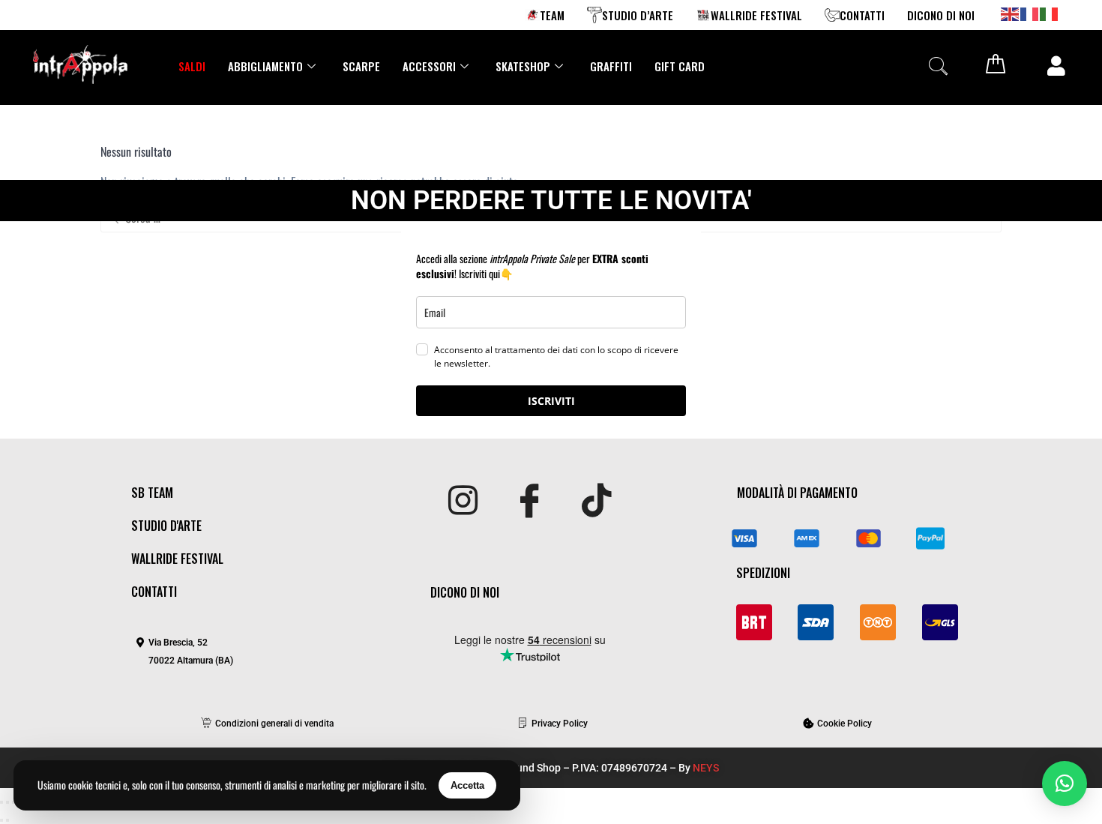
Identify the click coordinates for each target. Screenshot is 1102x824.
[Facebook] (530, 502)
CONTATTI (862, 15)
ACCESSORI (429, 66)
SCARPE (361, 66)
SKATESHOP (523, 66)
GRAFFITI (611, 66)
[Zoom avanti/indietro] (1, 802)
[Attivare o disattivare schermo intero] (7, 802)
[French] (1030, 13)
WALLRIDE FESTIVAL (756, 15)
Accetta (467, 785)
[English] (1010, 13)
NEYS (706, 768)
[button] (937, 65)
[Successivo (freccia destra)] (7, 820)
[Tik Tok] (596, 502)
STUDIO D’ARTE (637, 15)
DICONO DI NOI (941, 15)
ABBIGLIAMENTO (265, 66)
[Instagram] (463, 502)
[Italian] (1049, 13)
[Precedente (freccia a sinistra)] (1, 820)
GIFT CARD (679, 66)
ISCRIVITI (551, 401)
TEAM (552, 15)
